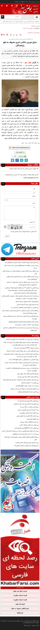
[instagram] (17, 5)
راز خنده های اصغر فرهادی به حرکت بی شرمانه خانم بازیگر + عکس (19, 431)
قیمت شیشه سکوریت (20, 595)
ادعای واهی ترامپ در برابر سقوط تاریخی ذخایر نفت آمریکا (22, 351)
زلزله (26, 143)
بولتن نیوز (28, 62)
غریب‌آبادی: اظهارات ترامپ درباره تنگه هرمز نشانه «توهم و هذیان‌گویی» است (21, 278)
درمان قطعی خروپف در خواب (20, 608)
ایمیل (33, 196)
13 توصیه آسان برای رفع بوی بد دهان (27, 410)
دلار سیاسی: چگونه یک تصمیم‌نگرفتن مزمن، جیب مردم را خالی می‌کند (20, 266)
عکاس (29, 143)
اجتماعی (29, 33)
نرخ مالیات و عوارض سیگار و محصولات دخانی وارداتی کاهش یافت (20, 380)
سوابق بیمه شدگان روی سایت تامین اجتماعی (25, 404)
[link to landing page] (29, 8)
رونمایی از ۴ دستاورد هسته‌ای (29, 383)
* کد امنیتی (32, 222)
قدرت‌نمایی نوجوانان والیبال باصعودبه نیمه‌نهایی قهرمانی (22, 322)
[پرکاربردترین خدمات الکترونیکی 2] (20, 481)
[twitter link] (12, 160)
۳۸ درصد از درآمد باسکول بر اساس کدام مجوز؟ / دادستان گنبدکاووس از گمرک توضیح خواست (22, 283)
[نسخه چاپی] (1, 35)
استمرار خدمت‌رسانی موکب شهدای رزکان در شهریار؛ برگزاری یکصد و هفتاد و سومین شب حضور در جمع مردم (19, 297)
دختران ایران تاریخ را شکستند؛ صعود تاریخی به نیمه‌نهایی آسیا (21, 262)
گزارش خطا (19, 152)
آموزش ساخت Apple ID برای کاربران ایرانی (26, 428)
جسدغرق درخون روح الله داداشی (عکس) (26, 443)
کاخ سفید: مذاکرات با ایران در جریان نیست (26, 325)
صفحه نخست (36, 33)
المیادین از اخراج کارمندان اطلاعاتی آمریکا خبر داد (24, 308)
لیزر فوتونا (20, 613)
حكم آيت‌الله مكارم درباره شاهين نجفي (27, 416)
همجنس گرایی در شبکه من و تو (28, 407)
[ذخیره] (7, 34)
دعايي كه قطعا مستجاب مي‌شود (28, 422)
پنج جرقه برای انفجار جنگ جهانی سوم (27, 374)
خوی (23, 143)
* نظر (34, 203)
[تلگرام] (20, 249)
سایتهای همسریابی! (32, 419)
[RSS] (2, 6)
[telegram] (12, 5)
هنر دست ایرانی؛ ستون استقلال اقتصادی (26, 386)
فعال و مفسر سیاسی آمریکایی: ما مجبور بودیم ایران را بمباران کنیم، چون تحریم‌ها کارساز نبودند (19, 312)
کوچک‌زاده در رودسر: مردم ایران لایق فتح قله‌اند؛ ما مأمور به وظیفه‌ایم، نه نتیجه (21, 369)
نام (34, 189)
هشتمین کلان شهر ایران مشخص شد (27, 401)
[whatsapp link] (26, 160)
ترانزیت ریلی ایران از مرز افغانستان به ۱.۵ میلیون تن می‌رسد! (21, 339)
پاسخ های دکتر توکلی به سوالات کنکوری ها (25, 446)
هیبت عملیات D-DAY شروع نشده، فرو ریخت (25, 348)
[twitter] (7, 6)
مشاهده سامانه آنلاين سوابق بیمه (28, 413)
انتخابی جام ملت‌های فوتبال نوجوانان (27, 392)
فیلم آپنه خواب (20, 604)
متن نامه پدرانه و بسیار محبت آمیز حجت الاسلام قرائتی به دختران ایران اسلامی (20, 329)
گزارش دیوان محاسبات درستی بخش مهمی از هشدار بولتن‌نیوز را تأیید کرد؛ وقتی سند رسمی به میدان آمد (20, 355)
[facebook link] (17, 160)
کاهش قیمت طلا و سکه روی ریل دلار (27, 377)
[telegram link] (21, 160)
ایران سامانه (27, 625)
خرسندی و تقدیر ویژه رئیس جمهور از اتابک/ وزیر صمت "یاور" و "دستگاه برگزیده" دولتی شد (21, 364)
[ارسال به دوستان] (4, 35)
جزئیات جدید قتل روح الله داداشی (28, 425)
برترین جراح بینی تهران (20, 591)
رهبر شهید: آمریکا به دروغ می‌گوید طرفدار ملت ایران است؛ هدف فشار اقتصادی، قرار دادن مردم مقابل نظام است (20, 343)
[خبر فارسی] (20, 549)
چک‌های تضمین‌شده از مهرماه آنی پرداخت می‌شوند (23, 389)
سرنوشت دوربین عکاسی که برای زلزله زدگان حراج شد (23, 169)
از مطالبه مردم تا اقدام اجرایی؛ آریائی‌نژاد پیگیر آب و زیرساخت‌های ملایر (20, 272)
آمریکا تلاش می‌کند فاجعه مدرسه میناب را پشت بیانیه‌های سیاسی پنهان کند (20, 317)
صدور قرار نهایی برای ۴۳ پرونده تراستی (27, 305)
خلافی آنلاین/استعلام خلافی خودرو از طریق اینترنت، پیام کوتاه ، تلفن (20, 438)
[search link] (2, 17)
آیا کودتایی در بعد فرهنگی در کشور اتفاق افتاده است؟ (23, 360)
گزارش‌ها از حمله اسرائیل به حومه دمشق (26, 302)
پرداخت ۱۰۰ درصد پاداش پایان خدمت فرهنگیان (25, 434)
